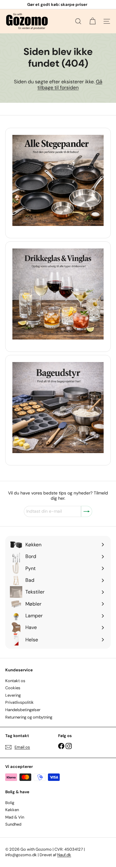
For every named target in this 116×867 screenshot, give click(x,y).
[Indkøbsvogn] (92, 21)
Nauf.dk (64, 854)
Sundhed (13, 824)
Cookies (12, 687)
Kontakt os (15, 680)
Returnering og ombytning (28, 717)
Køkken (12, 809)
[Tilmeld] (86, 511)
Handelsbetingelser (23, 709)
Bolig (9, 802)
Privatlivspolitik (19, 702)
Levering (13, 695)
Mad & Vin (14, 817)
